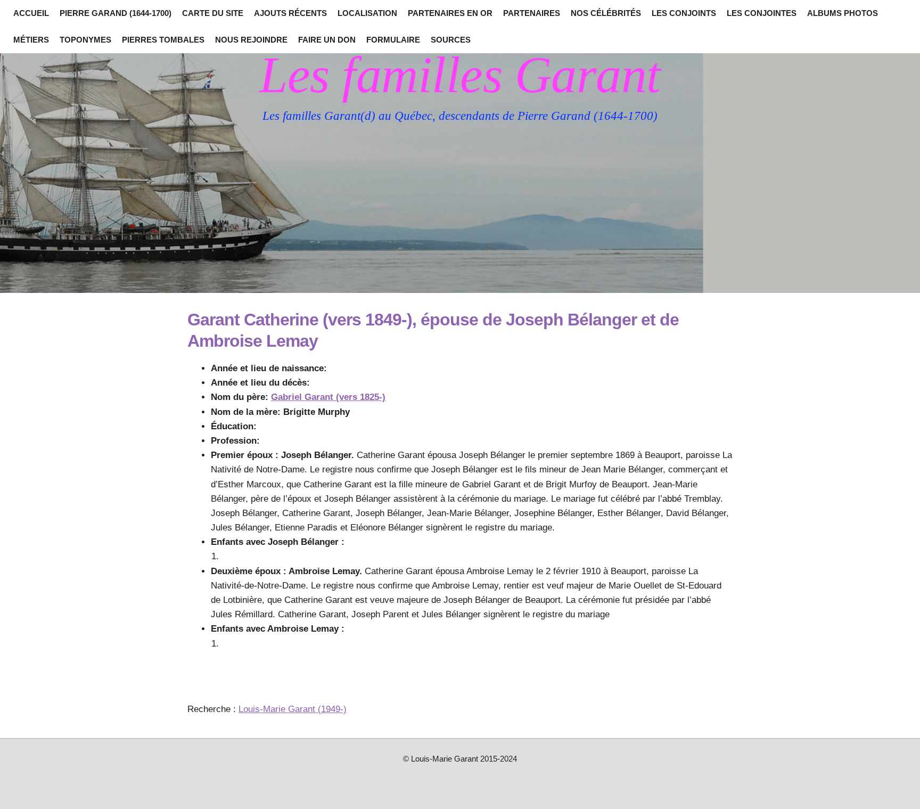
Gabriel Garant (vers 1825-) (328, 397)
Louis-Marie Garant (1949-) (293, 709)
